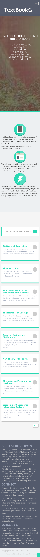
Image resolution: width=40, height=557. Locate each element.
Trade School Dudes (22, 471)
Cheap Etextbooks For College (14, 516)
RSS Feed (19, 538)
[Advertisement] (20, 82)
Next (35, 426)
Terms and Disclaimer (14, 554)
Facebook (5, 541)
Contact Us (27, 554)
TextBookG (18, 9)
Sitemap (35, 554)
